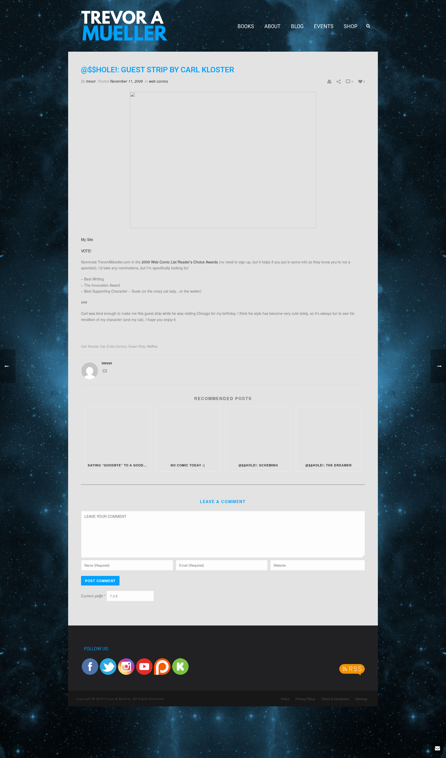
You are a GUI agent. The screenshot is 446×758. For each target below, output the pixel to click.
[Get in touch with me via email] (105, 371)
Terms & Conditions (335, 699)
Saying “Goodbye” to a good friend (119, 465)
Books (245, 26)
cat (102, 346)
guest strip (136, 346)
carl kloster (90, 346)
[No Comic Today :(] (188, 433)
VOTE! (86, 250)
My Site (87, 239)
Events (323, 26)
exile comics (117, 346)
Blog (297, 26)
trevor (91, 81)
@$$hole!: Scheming (258, 465)
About (272, 26)
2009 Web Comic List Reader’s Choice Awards (180, 261)
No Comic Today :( (188, 465)
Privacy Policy (305, 699)
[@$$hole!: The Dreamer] (328, 433)
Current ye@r (93, 595)
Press (285, 699)
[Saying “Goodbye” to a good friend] (117, 433)
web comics (158, 81)
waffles (152, 346)
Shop (350, 26)
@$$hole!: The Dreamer (328, 465)
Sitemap (361, 699)
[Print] (329, 81)
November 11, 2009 (126, 81)
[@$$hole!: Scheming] (258, 433)
